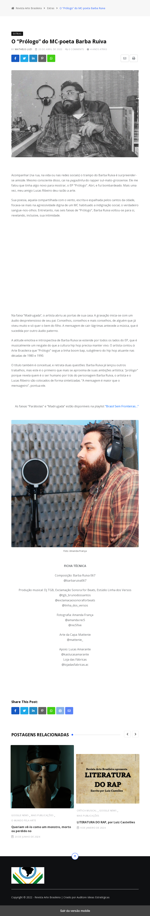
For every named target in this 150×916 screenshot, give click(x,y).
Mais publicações (42, 815)
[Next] (135, 734)
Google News (20, 815)
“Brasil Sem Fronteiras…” (122, 406)
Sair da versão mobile (75, 911)
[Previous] (127, 734)
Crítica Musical (87, 810)
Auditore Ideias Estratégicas (93, 897)
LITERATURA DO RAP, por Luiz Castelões (106, 822)
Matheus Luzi (23, 49)
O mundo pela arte (23, 820)
